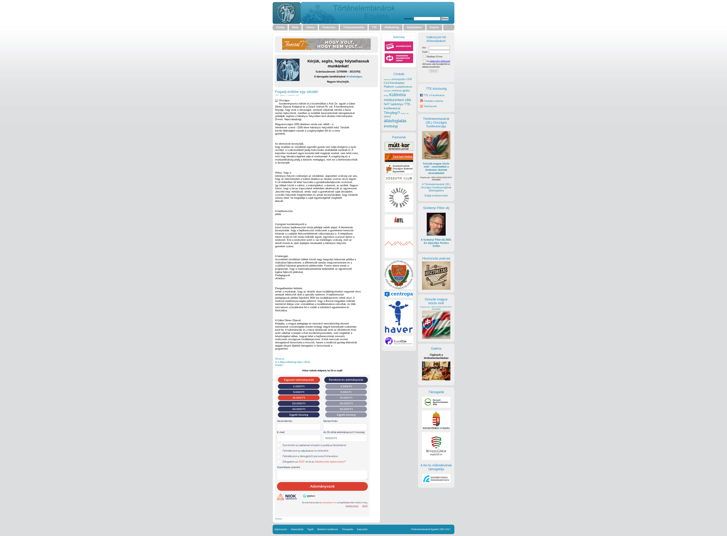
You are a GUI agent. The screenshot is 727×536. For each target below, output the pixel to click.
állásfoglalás (395, 120)
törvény (403, 113)
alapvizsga (387, 79)
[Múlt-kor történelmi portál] (399, 149)
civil (409, 79)
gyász (406, 90)
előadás (387, 91)
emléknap (397, 90)
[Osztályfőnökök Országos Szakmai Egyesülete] (399, 172)
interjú (386, 96)
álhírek (387, 116)
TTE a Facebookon (434, 95)
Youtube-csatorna (433, 101)
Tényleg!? (392, 113)
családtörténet (403, 86)
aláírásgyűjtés (398, 79)
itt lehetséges (354, 76)
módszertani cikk (397, 100)
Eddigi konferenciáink (436, 195)
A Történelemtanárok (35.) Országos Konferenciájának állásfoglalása (436, 187)
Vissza (278, 518)
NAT (387, 104)
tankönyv (397, 104)
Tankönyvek (430, 106)
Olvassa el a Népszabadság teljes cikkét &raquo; (292, 361)
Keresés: (408, 18)
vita (407, 113)
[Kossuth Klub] (399, 179)
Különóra (397, 94)
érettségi (391, 126)
